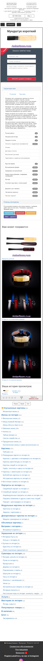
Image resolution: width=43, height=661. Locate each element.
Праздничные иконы (11, 442)
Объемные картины (11, 523)
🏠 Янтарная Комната (11, 643)
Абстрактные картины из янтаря (15, 478)
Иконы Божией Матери (12, 422)
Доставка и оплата (11, 151)
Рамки (16, 404)
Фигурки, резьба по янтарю (13, 557)
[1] (3, 397)
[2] (6, 397)
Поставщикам (21, 650)
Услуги (4, 597)
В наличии (6, 611)
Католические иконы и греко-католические (19, 445)
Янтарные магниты (10, 590)
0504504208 (20, 213)
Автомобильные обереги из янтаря (16, 587)
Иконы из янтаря (9, 415)
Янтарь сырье (8, 604)
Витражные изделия (11, 530)
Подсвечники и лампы (11, 570)
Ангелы (5, 432)
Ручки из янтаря (9, 560)
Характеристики (10, 88)
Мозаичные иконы (10, 411)
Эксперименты (8, 618)
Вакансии (21, 653)
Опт (28, 404)
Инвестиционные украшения (14, 550)
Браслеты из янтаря (11, 547)
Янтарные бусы (9, 537)
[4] (12, 397)
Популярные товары (11, 607)
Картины (5, 448)
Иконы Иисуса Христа (11, 425)
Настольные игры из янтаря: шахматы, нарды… (22, 593)
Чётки (5, 583)
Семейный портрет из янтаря (14, 492)
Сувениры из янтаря (11, 553)
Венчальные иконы (10, 418)
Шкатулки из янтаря (11, 574)
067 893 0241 (16, 16)
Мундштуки (7, 564)
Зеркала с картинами (11, 512)
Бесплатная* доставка (12, 154)
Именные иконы (9, 428)
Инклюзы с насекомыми (12, 580)
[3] (9, 397)
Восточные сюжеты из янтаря (14, 482)
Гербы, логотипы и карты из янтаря (17, 468)
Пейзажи (6, 452)
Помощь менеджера (11, 202)
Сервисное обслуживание (21, 646)
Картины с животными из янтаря (16, 472)
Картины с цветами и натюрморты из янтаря (20, 458)
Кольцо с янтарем (10, 540)
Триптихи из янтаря (10, 509)
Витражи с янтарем (10, 526)
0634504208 (31, 213)
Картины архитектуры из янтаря (15, 462)
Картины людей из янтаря (13, 465)
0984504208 (9, 213)
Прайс (22, 404)
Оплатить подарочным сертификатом (21, 144)
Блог (3, 615)
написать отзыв (33, 398)
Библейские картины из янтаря (15, 475)
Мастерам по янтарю (11, 600)
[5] (15, 397)
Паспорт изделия (21, 196)
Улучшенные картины (14, 408)
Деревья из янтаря (10, 567)
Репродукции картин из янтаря (15, 455)
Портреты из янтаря (11, 485)
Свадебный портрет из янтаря (14, 489)
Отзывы (7, 147)
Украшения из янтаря (11, 533)
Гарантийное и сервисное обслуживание (17, 158)
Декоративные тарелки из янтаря (18, 516)
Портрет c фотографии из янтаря (16, 502)
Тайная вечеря (8, 435)
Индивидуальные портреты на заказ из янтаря (21, 495)
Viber (29, 16)
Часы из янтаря (9, 577)
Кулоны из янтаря (10, 543)
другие (12, 216)
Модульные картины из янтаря (16, 505)
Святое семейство (10, 438)
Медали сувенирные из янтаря (15, 519)
